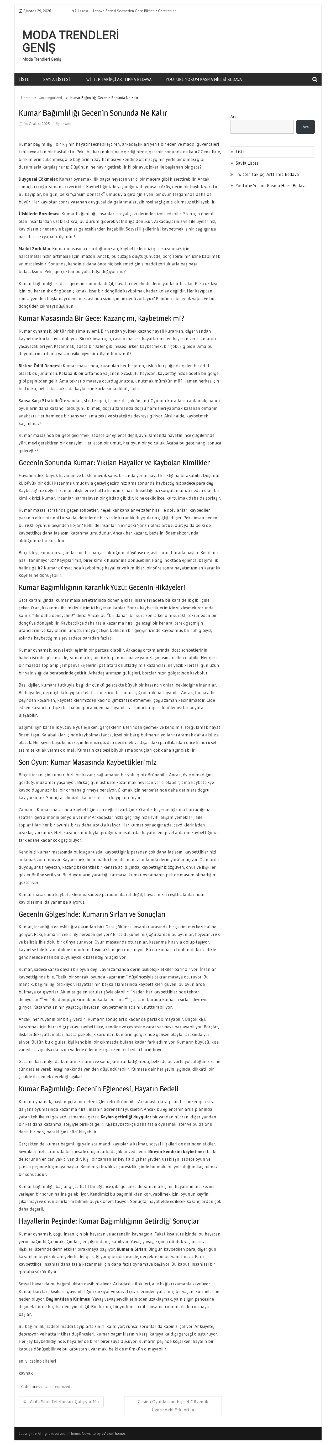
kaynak (26, 1373)
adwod (66, 123)
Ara (233, 116)
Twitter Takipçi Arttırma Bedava (117, 79)
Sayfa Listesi (56, 79)
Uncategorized (57, 1386)
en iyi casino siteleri (37, 1361)
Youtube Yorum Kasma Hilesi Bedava (204, 79)
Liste (24, 79)
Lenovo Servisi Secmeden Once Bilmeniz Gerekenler (134, 10)
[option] (141, 11)
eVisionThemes (114, 1433)
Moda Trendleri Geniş (70, 41)
